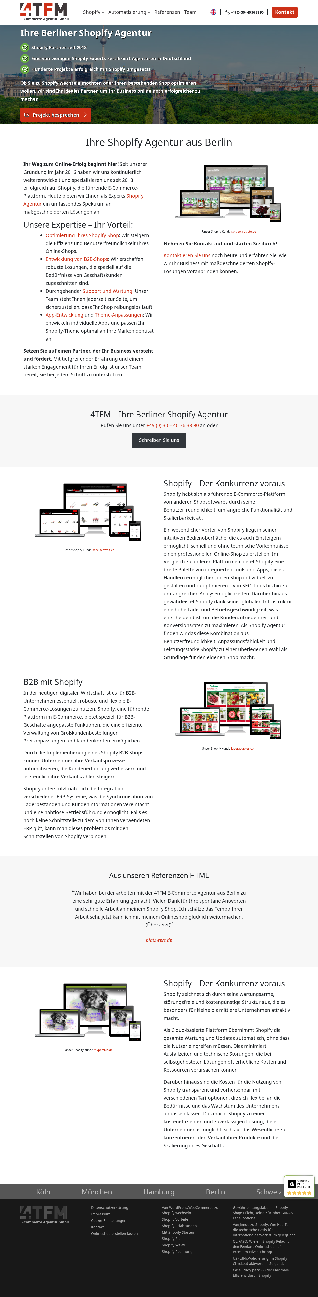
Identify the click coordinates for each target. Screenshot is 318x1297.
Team (190, 12)
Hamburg (159, 1191)
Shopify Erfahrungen (179, 1225)
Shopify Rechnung (177, 1251)
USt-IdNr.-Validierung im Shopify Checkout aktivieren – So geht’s (260, 1261)
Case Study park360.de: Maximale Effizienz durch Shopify (261, 1273)
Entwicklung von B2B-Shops (77, 259)
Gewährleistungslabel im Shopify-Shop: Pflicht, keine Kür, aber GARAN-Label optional (264, 1212)
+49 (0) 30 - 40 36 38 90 (247, 12)
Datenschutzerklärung (109, 1207)
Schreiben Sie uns (159, 440)
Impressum (100, 1214)
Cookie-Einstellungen (108, 1220)
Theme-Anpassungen (119, 314)
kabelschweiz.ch (103, 550)
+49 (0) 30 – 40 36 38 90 (172, 425)
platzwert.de (159, 940)
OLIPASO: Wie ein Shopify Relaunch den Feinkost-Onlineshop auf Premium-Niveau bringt (262, 1246)
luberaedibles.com (243, 748)
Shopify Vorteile (175, 1219)
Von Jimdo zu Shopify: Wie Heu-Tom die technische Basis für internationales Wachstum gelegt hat (264, 1229)
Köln (43, 1191)
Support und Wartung (107, 291)
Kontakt (284, 12)
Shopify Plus (172, 1238)
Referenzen (167, 12)
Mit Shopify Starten (178, 1232)
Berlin (215, 1191)
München (97, 1191)
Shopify (92, 12)
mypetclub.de (103, 1050)
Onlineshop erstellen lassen (114, 1233)
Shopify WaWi (173, 1245)
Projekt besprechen (56, 114)
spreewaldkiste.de (243, 231)
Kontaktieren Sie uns (187, 255)
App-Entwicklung (64, 314)
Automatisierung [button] (128, 12)
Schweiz (269, 1191)
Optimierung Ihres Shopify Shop (82, 235)
